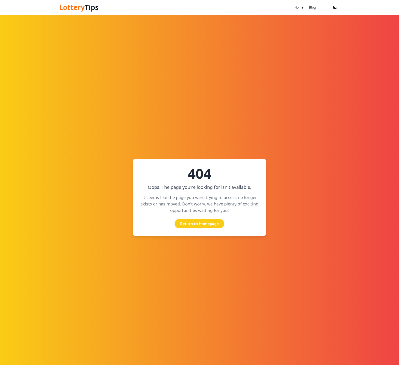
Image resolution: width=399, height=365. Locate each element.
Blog (312, 7)
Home (298, 7)
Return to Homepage (199, 223)
